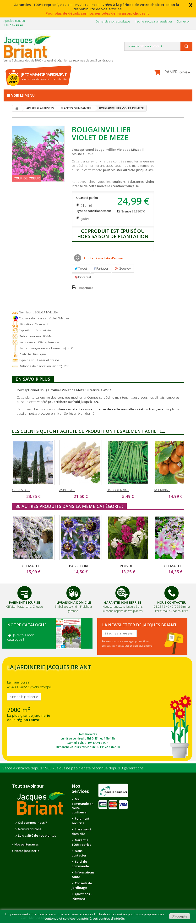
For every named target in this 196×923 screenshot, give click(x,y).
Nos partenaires (26, 844)
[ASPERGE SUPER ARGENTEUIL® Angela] (80, 462)
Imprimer (86, 288)
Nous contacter (79, 853)
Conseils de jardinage (82, 885)
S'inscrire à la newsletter (119, 633)
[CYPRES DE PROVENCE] (33, 462)
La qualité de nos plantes (37, 835)
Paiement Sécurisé (24, 602)
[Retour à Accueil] (17, 108)
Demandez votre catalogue (113, 21)
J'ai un (13, 79)
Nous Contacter (171, 602)
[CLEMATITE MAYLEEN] (33, 537)
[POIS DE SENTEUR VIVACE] (128, 537)
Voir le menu (23, 95)
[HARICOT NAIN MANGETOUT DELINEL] (128, 462)
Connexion (183, 21)
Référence (124, 211)
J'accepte (179, 916)
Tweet (82, 268)
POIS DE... (128, 565)
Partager (102, 268)
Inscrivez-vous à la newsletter (153, 21)
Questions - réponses (82, 896)
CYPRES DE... (21, 490)
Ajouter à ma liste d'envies (103, 258)
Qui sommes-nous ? (32, 822)
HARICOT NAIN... (118, 490)
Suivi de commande (80, 863)
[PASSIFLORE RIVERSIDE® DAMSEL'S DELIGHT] (80, 537)
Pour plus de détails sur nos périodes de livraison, (98, 13)
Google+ (124, 268)
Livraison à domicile (73, 602)
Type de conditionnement (94, 211)
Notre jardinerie (26, 851)
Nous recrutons (29, 829)
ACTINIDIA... (162, 490)
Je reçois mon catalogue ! (20, 637)
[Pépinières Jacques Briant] (30, 46)
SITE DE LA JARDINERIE (97, 709)
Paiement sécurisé (80, 820)
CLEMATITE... (33, 565)
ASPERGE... (67, 490)
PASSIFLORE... (80, 565)
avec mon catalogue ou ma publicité (44, 76)
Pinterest (84, 277)
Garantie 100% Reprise (122, 602)
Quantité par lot (87, 198)
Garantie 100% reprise (81, 842)
